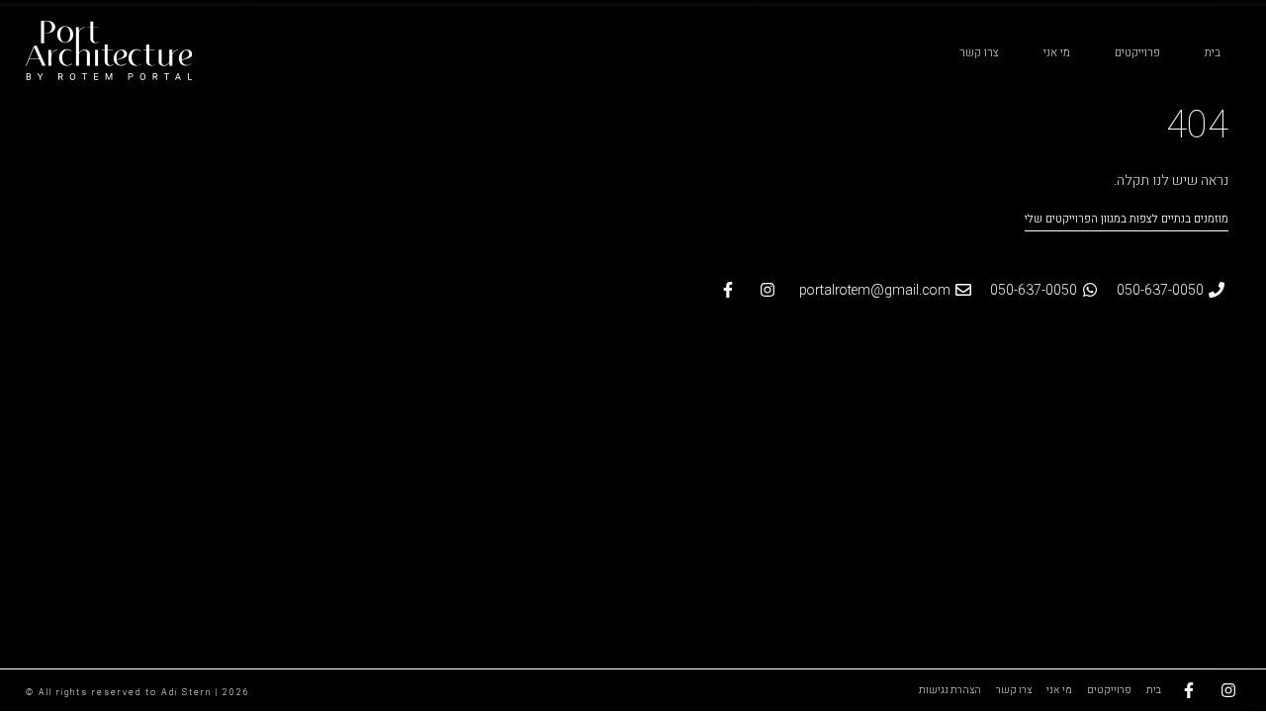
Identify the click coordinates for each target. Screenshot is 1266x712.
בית (1213, 52)
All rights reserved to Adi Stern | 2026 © (138, 692)
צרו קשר (979, 52)
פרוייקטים (1137, 52)
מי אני (1056, 52)
